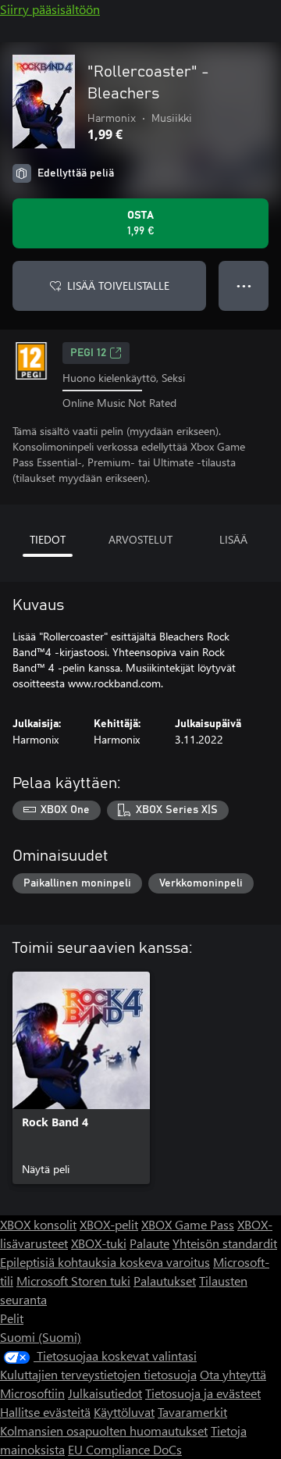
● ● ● (244, 285)
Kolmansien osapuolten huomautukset (104, 1430)
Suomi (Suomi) (40, 1337)
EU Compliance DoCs (125, 1449)
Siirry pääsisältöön (50, 9)
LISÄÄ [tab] (233, 539)
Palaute (149, 1243)
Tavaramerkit (192, 1412)
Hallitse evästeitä (45, 1412)
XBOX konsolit (38, 1224)
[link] (81, 1078)
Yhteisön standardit (225, 1243)
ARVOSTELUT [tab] (140, 539)
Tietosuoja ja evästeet (203, 1393)
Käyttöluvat (124, 1412)
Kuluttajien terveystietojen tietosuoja (98, 1374)
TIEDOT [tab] (48, 539)
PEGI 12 (88, 353)
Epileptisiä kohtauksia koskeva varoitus (105, 1262)
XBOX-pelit (109, 1224)
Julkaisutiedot (105, 1393)
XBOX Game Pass (187, 1224)
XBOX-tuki (98, 1243)
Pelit (11, 1318)
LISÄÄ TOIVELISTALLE (118, 285)
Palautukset (164, 1280)
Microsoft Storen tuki (73, 1280)
